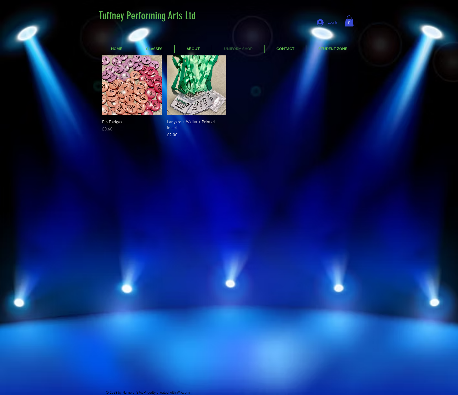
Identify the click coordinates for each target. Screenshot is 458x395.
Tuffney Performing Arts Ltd (147, 16)
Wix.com (183, 392)
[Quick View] (132, 85)
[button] (349, 21)
